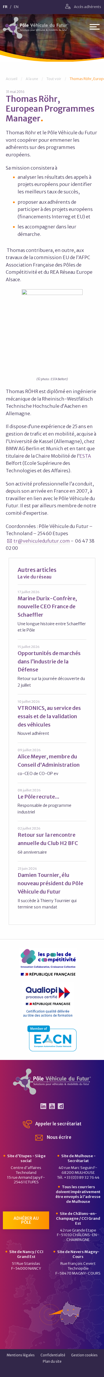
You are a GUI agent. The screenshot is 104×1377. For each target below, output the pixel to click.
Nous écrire (58, 1137)
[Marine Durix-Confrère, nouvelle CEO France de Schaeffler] (52, 611)
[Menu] (94, 28)
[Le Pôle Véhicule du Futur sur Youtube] (52, 1106)
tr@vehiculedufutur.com (42, 541)
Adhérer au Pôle (26, 1220)
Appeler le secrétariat (57, 1124)
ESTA (85, 456)
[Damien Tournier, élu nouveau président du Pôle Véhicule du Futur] (52, 888)
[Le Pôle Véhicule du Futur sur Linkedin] (43, 1106)
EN (16, 7)
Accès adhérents (87, 7)
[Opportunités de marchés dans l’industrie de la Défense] (52, 666)
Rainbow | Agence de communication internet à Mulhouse (52, 1371)
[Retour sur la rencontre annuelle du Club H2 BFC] (52, 840)
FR (5, 7)
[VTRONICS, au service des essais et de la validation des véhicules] (52, 718)
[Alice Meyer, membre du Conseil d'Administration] (52, 762)
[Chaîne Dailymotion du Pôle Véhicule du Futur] (60, 1106)
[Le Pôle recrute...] (52, 801)
